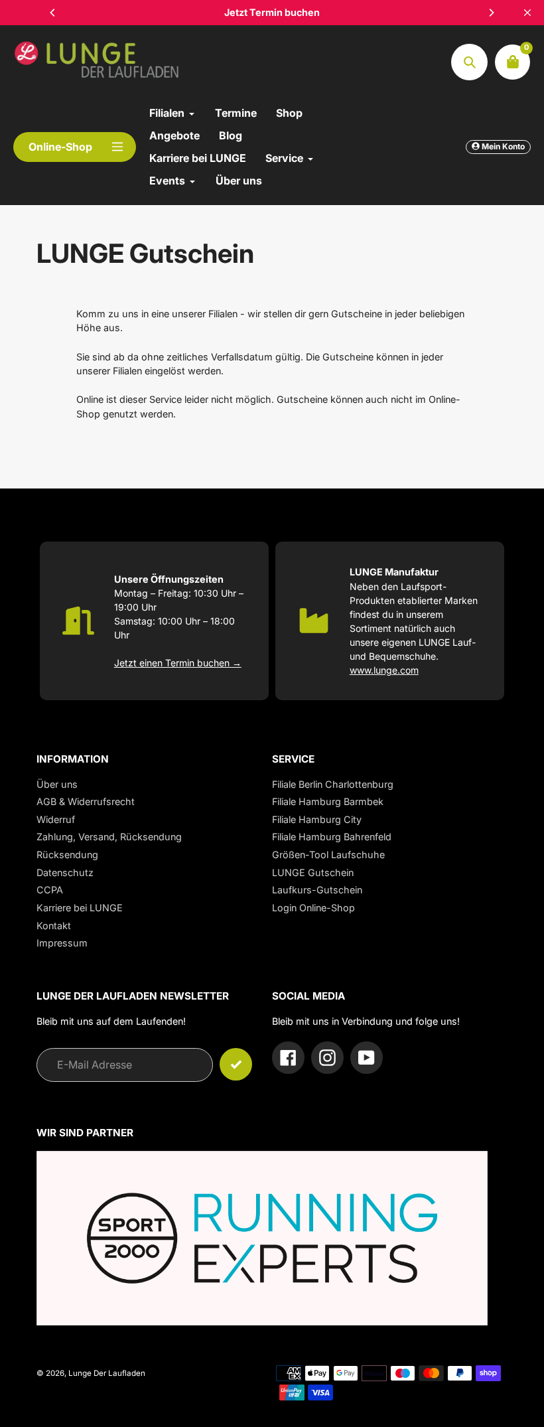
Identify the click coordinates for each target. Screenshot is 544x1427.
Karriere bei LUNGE (79, 907)
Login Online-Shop (313, 907)
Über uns (57, 784)
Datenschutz (65, 872)
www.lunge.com (384, 670)
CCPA (49, 889)
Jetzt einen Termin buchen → (177, 662)
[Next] (491, 12)
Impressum (62, 942)
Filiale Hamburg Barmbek (327, 801)
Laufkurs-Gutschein (317, 889)
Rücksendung (67, 854)
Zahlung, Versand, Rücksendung (109, 836)
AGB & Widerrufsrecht (85, 801)
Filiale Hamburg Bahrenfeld (331, 836)
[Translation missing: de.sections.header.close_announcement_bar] (527, 12)
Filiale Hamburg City (317, 819)
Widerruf (55, 819)
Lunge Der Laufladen (106, 1373)
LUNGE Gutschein (313, 872)
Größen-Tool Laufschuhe (328, 854)
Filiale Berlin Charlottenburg (332, 784)
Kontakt (53, 925)
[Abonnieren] (236, 1064)
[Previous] (53, 12)
